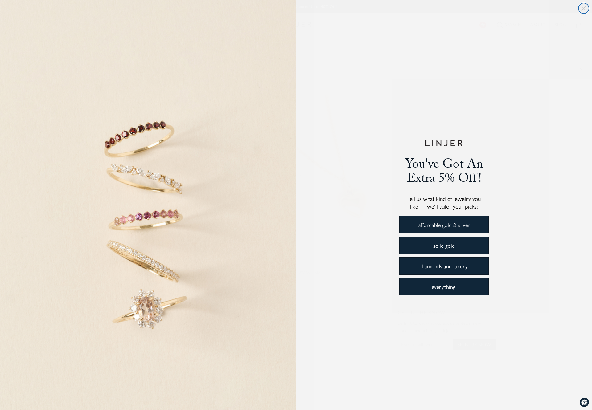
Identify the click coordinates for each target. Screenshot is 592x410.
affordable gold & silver (444, 225)
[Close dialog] (583, 8)
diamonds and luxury (444, 266)
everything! (444, 286)
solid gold (444, 245)
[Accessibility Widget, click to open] (584, 402)
